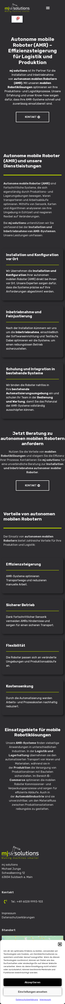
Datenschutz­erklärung (27, 999)
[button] (60, 944)
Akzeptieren (32, 982)
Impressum (45, 999)
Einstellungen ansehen (32, 991)
